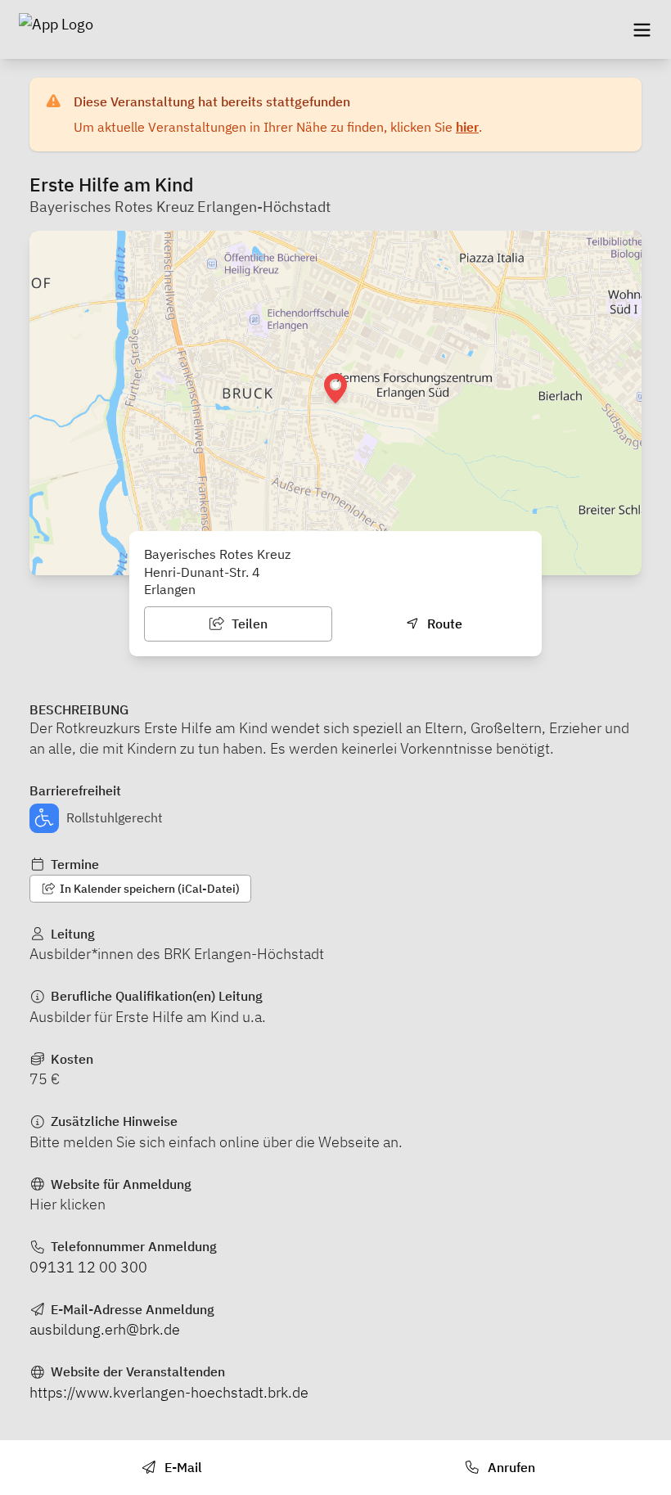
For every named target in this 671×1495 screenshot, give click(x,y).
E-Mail (181, 1467)
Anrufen (509, 1467)
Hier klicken (67, 1204)
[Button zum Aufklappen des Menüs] (641, 29)
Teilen (248, 623)
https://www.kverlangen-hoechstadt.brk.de (168, 1392)
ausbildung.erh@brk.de (104, 1329)
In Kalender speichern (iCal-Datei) (148, 888)
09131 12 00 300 (88, 1267)
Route (443, 623)
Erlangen (170, 589)
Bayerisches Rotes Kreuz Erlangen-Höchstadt (180, 206)
